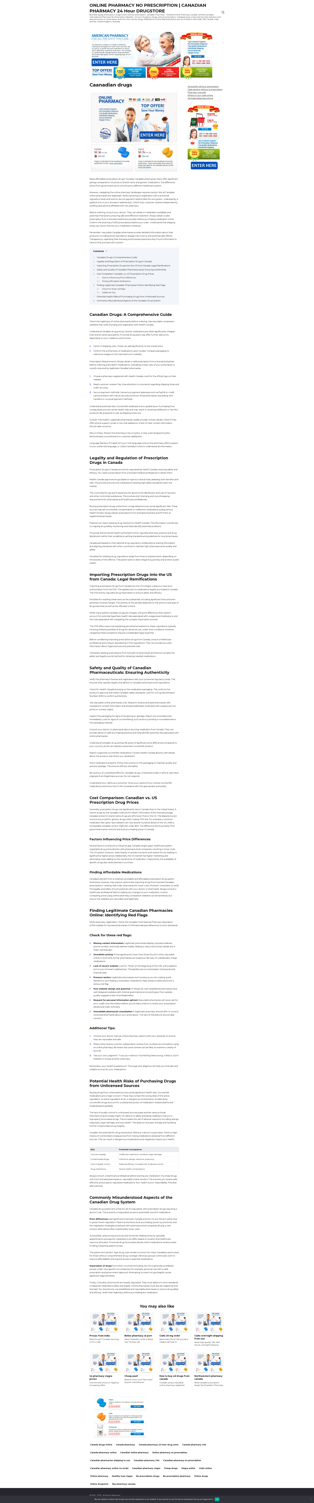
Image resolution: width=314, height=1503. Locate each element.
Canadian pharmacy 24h (146, 1460)
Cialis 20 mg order (169, 1335)
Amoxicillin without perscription (203, 86)
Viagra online (188, 1468)
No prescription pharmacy (176, 1476)
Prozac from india (100, 1335)
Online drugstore (99, 1484)
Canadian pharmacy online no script (109, 1468)
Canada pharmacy (125, 1445)
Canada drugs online (101, 1445)
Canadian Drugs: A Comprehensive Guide (117, 257)
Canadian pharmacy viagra (146, 1468)
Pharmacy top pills (197, 92)
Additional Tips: (109, 292)
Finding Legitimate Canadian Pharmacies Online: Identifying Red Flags (131, 285)
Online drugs (201, 1476)
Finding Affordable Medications (116, 281)
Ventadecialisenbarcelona (200, 98)
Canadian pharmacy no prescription (182, 1460)
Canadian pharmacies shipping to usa (110, 1460)
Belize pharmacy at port (138, 1335)
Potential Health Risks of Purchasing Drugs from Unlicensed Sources (130, 296)
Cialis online (205, 1468)
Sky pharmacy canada (123, 1484)
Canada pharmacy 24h (194, 1445)
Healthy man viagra (122, 1476)
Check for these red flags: (113, 289)
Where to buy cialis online (200, 95)
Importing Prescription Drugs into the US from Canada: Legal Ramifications (133, 265)
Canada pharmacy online (103, 1452)
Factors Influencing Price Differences (119, 278)
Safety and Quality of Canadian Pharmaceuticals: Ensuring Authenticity (131, 270)
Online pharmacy (99, 1476)
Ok (217, 1499)
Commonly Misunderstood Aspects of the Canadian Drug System (128, 301)
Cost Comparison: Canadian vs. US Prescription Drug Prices (125, 274)
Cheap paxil (131, 1376)
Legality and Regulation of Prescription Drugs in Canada (124, 261)
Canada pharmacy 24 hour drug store (159, 1445)
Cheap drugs (171, 1468)
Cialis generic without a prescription (205, 89)
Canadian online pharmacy (134, 1452)
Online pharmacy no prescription (169, 1452)
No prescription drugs (147, 1476)
